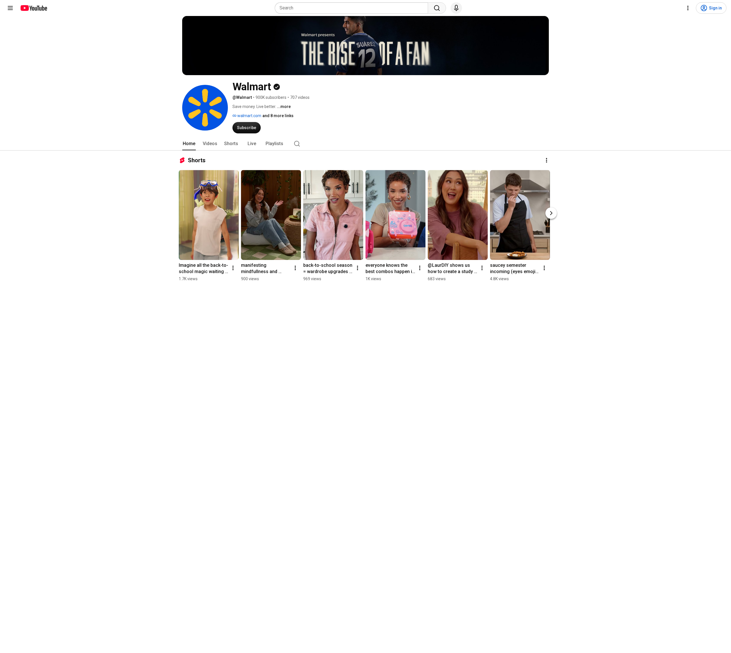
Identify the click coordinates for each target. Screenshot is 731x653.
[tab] (189, 144)
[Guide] (10, 8)
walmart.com (248, 115)
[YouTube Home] (33, 8)
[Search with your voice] (456, 8)
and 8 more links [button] (278, 115)
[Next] (551, 213)
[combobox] (353, 8)
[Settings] (687, 8)
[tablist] (365, 144)
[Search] (437, 8)
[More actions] (546, 160)
